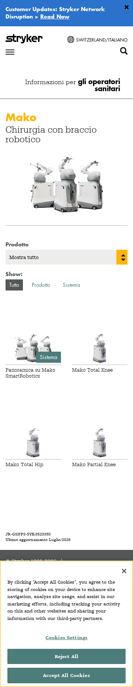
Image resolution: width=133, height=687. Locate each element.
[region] (66, 624)
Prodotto (41, 284)
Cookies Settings (66, 637)
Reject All (66, 656)
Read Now (54, 16)
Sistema (71, 284)
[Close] (124, 571)
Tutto (14, 284)
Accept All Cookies (66, 675)
